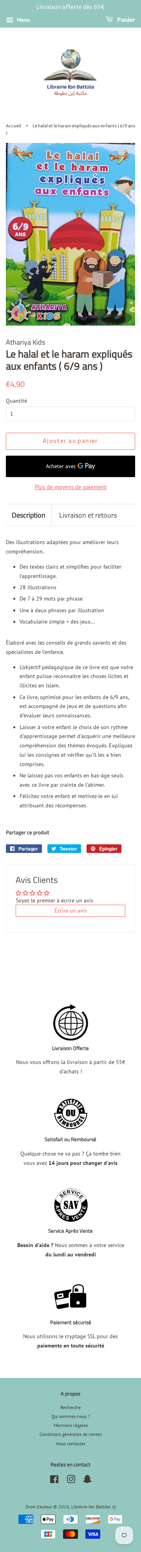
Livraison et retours (88, 515)
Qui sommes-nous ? (70, 1416)
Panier (125, 20)
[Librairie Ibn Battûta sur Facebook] (54, 1481)
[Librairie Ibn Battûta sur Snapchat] (87, 1481)
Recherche (70, 1407)
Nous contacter (70, 1443)
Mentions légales (71, 1425)
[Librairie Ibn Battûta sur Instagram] (71, 1481)
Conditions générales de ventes (71, 1434)
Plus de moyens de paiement (71, 487)
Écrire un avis (70, 910)
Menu (22, 19)
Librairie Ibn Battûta (90, 1507)
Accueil (13, 126)
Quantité (16, 400)
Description (28, 515)
